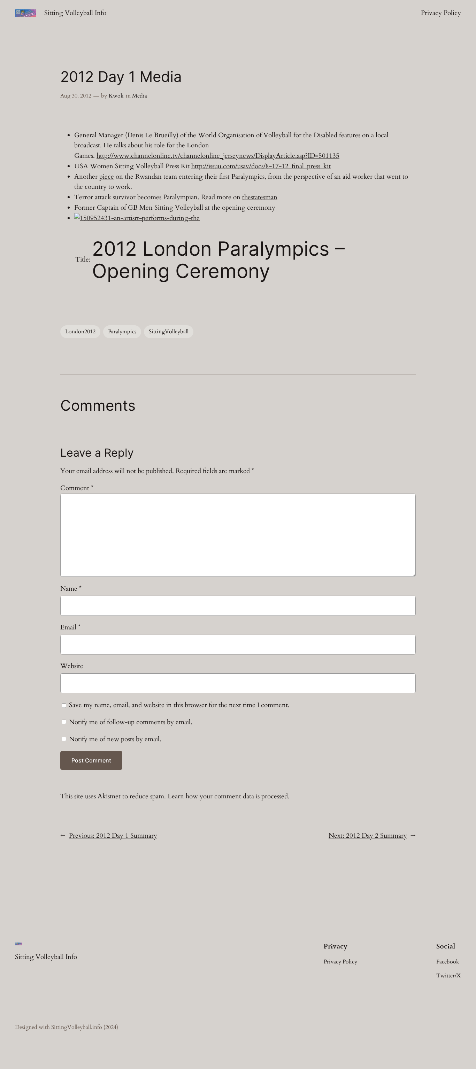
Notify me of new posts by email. (115, 739)
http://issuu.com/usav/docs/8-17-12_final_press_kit (261, 166)
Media (139, 96)
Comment (76, 488)
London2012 (80, 331)
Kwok (116, 96)
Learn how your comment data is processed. (229, 796)
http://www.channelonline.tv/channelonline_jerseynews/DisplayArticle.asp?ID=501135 (218, 155)
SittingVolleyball (169, 331)
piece (106, 176)
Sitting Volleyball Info (75, 12)
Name (71, 588)
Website (71, 666)
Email (70, 627)
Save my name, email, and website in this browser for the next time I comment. (179, 705)
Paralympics (122, 331)
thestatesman (259, 197)
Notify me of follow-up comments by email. (130, 722)
